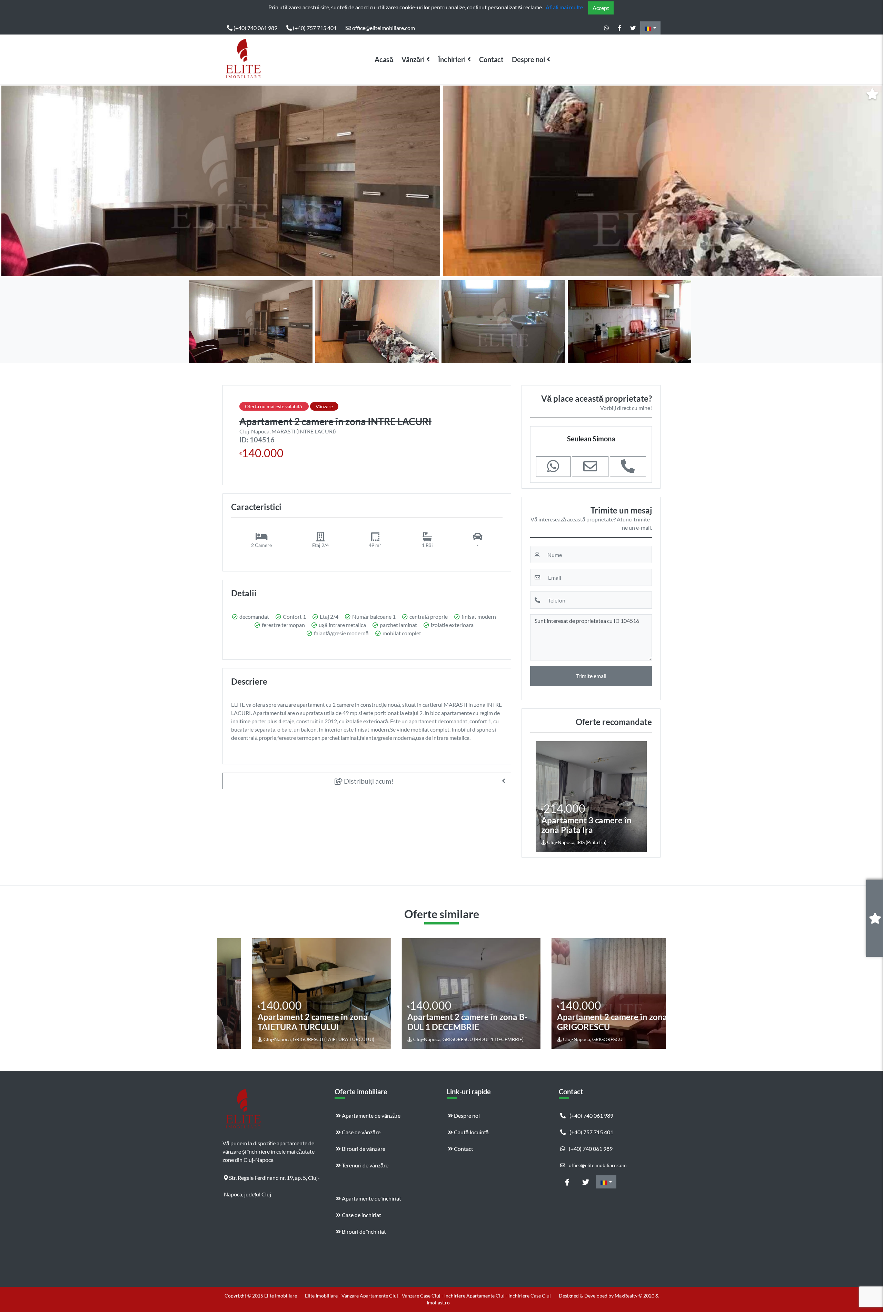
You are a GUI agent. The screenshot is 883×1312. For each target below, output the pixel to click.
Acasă (384, 59)
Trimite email (591, 676)
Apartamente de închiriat (371, 1198)
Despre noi (528, 59)
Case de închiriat (361, 1215)
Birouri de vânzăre (363, 1148)
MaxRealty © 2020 (635, 1296)
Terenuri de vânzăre (364, 1165)
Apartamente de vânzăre (370, 1115)
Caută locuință (471, 1132)
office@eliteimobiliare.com (383, 28)
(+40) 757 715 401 (314, 28)
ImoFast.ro (438, 1302)
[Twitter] (633, 28)
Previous (12, 181)
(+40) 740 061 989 (254, 28)
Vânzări (413, 59)
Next (872, 181)
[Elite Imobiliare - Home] (243, 59)
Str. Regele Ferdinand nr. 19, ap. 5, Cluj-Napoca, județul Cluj (272, 1180)
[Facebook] (619, 28)
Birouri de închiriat (363, 1231)
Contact (491, 59)
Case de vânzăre (360, 1132)
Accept (601, 7)
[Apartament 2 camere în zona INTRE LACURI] (220, 181)
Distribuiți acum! (368, 781)
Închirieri (452, 59)
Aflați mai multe (564, 7)
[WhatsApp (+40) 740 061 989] (606, 28)
